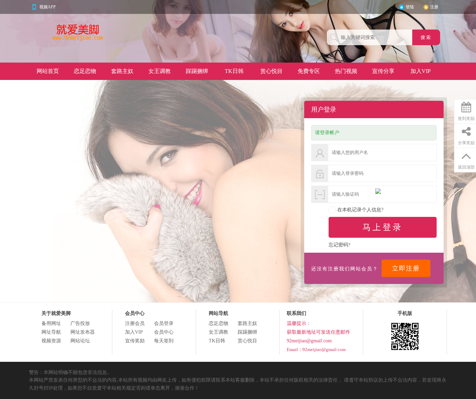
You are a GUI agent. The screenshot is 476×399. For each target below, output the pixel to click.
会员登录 (164, 323)
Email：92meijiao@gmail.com (316, 349)
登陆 (410, 7)
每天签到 (164, 340)
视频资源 (51, 340)
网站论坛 (80, 340)
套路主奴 (122, 71)
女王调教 (159, 71)
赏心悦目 (271, 71)
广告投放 (80, 323)
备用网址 (51, 323)
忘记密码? (339, 244)
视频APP (47, 7)
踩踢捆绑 (197, 71)
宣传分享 (383, 71)
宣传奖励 (135, 340)
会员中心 (164, 332)
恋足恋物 (85, 71)
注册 (434, 7)
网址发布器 (82, 332)
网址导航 (51, 332)
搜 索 (426, 37)
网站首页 (48, 71)
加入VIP (420, 71)
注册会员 (135, 323)
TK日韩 (234, 71)
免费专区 (309, 71)
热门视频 (346, 71)
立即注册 (406, 268)
